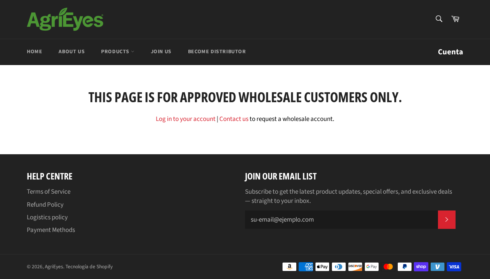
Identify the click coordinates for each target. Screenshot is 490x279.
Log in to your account (186, 119)
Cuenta (450, 51)
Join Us (161, 51)
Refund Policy (45, 204)
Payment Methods (51, 230)
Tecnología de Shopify (89, 266)
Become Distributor (217, 51)
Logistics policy (47, 217)
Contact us (233, 119)
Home (34, 51)
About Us (72, 51)
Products (116, 51)
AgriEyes (54, 266)
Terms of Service (48, 191)
